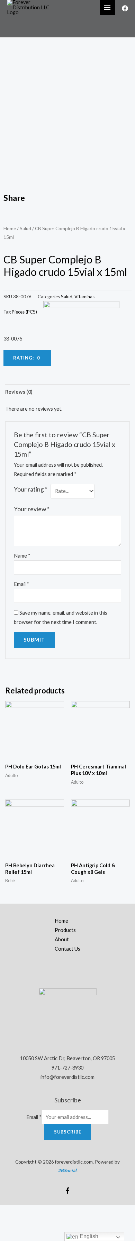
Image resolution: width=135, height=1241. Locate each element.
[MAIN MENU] (107, 7)
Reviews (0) (19, 392)
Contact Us (67, 949)
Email (21, 584)
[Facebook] (125, 8)
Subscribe (67, 1132)
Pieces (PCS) (24, 312)
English (88, 1236)
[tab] (67, 391)
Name (22, 556)
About (62, 939)
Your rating (30, 489)
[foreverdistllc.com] (31, 7)
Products (65, 930)
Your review (32, 509)
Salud (25, 228)
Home (9, 228)
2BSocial (67, 1170)
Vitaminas (84, 296)
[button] (27, 358)
